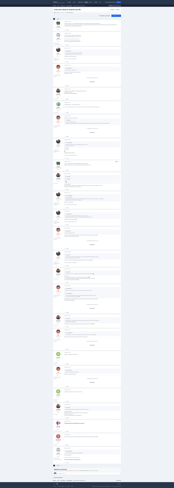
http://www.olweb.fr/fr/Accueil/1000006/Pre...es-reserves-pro (74, 423)
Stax (58, 70)
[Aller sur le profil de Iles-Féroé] (58, 423)
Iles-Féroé (58, 426)
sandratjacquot (58, 439)
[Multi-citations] (65, 30)
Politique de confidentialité (61, 486)
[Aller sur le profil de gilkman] (58, 104)
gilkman (58, 107)
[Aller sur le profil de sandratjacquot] (58, 436)
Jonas (58, 53)
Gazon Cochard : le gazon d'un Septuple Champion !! (72, 459)
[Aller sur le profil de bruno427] (58, 354)
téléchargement (92, 81)
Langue (55, 486)
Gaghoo (58, 38)
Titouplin (58, 12)
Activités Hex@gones (70, 12)
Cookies (72, 486)
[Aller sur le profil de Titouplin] (54, 12)
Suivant (58, 465)
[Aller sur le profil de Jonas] (58, 50)
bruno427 (58, 357)
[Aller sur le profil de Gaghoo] (58, 35)
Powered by (116, 486)
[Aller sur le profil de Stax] (58, 67)
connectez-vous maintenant (84, 470)
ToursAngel (58, 94)
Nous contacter (68, 486)
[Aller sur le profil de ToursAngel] (58, 91)
